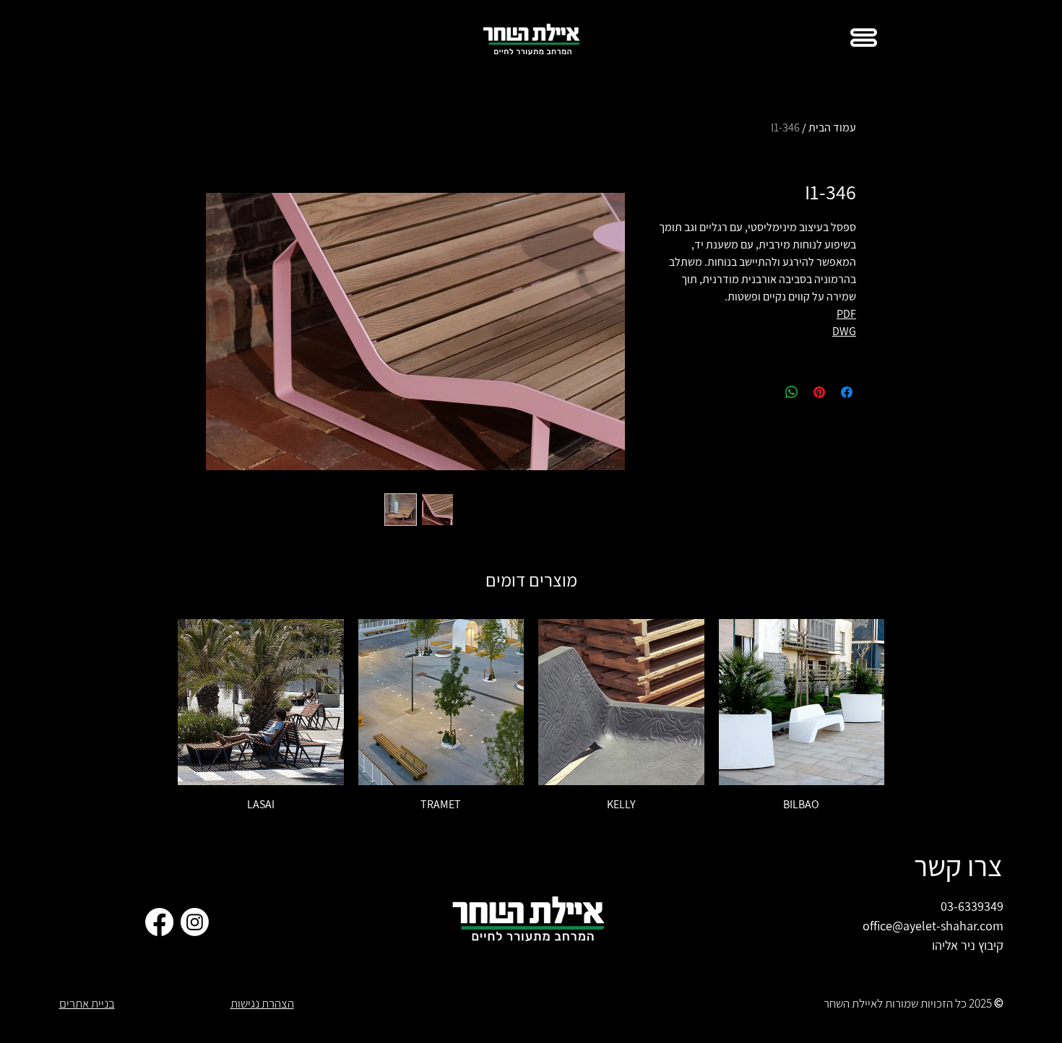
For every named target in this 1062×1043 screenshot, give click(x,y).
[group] (531, 715)
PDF (846, 313)
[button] (863, 37)
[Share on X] (764, 392)
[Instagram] (195, 922)
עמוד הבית (832, 127)
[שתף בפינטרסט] (819, 392)
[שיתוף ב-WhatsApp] (791, 392)
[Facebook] (159, 922)
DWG (844, 331)
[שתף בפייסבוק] (846, 392)
